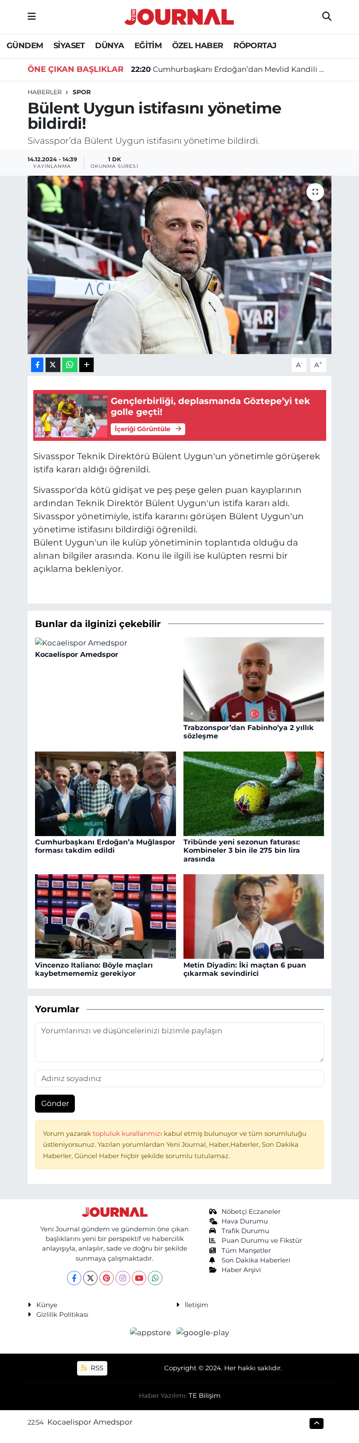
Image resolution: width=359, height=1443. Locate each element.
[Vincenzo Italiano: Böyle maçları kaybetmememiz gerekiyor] (105, 915)
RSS (96, 1368)
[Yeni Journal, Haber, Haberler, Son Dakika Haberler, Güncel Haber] (179, 15)
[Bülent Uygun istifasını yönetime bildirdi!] (180, 265)
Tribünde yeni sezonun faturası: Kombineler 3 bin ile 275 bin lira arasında (241, 850)
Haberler (45, 92)
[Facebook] (74, 1278)
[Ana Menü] (32, 16)
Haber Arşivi (241, 1270)
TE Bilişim (205, 1396)
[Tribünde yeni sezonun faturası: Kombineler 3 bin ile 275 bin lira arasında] (253, 793)
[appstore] (151, 1332)
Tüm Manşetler (246, 1251)
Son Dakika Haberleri (256, 1260)
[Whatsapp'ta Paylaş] (69, 365)
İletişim (196, 1305)
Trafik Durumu (245, 1231)
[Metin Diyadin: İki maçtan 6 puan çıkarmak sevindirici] (253, 915)
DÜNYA (109, 45)
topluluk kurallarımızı (128, 1134)
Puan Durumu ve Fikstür (262, 1240)
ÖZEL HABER (197, 45)
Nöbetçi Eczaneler (251, 1212)
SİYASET (69, 45)
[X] (90, 1278)
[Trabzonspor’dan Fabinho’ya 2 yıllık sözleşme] (253, 678)
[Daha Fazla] (86, 365)
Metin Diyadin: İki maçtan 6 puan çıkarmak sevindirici (244, 969)
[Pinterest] (106, 1278)
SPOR (82, 92)
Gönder (55, 1103)
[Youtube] (139, 1278)
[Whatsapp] (155, 1278)
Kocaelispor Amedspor (76, 654)
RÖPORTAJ (254, 45)
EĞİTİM (148, 45)
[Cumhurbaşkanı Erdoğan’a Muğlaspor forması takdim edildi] (105, 793)
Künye (46, 1305)
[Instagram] (123, 1278)
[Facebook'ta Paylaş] (37, 365)
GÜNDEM (25, 45)
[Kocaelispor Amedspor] (81, 642)
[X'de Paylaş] (53, 365)
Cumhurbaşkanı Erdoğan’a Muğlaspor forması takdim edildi (105, 846)
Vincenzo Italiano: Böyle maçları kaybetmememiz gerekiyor (94, 969)
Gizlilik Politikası (62, 1315)
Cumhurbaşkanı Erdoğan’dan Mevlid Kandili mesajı (231, 69)
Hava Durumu (245, 1221)
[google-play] (203, 1332)
